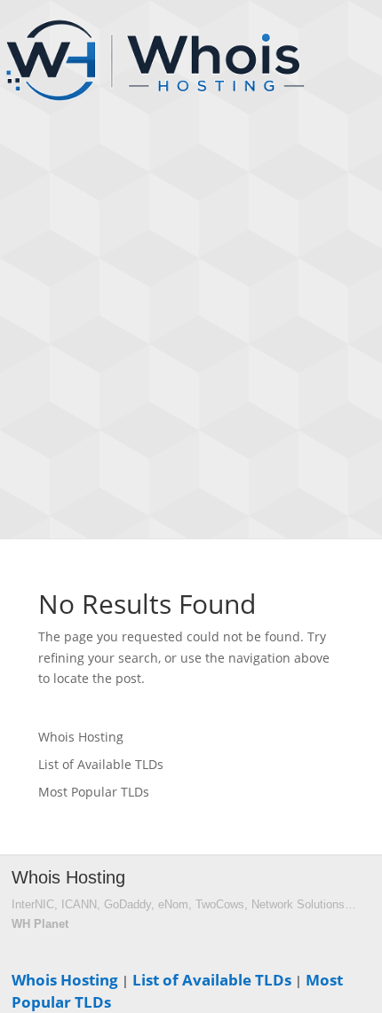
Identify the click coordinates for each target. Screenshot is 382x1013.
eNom (173, 904)
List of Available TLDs (100, 764)
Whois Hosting (80, 736)
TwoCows (219, 904)
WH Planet (40, 924)
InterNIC (33, 904)
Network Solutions (298, 904)
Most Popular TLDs (93, 791)
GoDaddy (127, 904)
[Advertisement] (191, 337)
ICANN (79, 904)
